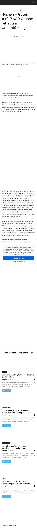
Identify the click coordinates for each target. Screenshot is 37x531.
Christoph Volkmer (6, 486)
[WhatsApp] (21, 69)
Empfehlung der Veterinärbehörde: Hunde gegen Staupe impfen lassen (16, 411)
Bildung (4, 478)
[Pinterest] (17, 69)
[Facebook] (9, 69)
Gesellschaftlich (18, 11)
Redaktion (6, 33)
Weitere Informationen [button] (18, 261)
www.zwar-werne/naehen (22, 242)
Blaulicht (4, 371)
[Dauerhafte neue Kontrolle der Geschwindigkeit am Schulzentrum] (18, 471)
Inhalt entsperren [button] (18, 258)
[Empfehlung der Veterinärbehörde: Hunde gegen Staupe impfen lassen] (18, 400)
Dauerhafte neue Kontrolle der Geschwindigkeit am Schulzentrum (16, 482)
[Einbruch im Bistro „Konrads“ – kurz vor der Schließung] (18, 364)
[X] (13, 69)
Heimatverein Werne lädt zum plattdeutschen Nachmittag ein (14, 447)
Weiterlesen (6, 390)
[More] (26, 69)
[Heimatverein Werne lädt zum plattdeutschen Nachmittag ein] (18, 435)
